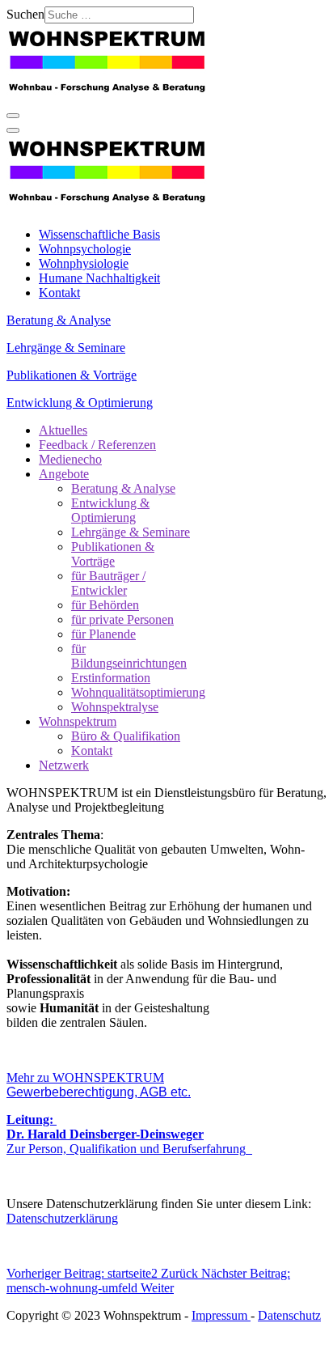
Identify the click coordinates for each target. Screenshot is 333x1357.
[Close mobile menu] (12, 130)
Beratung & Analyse (58, 320)
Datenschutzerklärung (62, 1218)
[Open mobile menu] (12, 115)
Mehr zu (98, 1085)
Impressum (221, 1315)
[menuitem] (99, 234)
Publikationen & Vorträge (71, 375)
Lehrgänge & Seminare (65, 347)
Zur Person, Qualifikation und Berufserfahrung (126, 1141)
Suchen (25, 14)
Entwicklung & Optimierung (79, 402)
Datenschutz (289, 1315)
